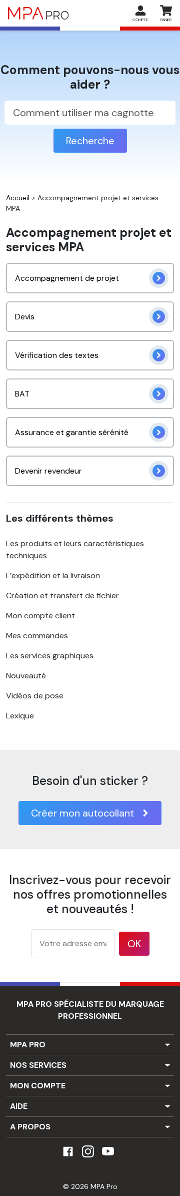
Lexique (20, 715)
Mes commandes (37, 635)
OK (134, 943)
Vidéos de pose (35, 695)
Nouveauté (26, 675)
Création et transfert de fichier (62, 595)
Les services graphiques (50, 655)
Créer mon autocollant (82, 813)
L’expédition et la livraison (53, 575)
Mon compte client (40, 615)
